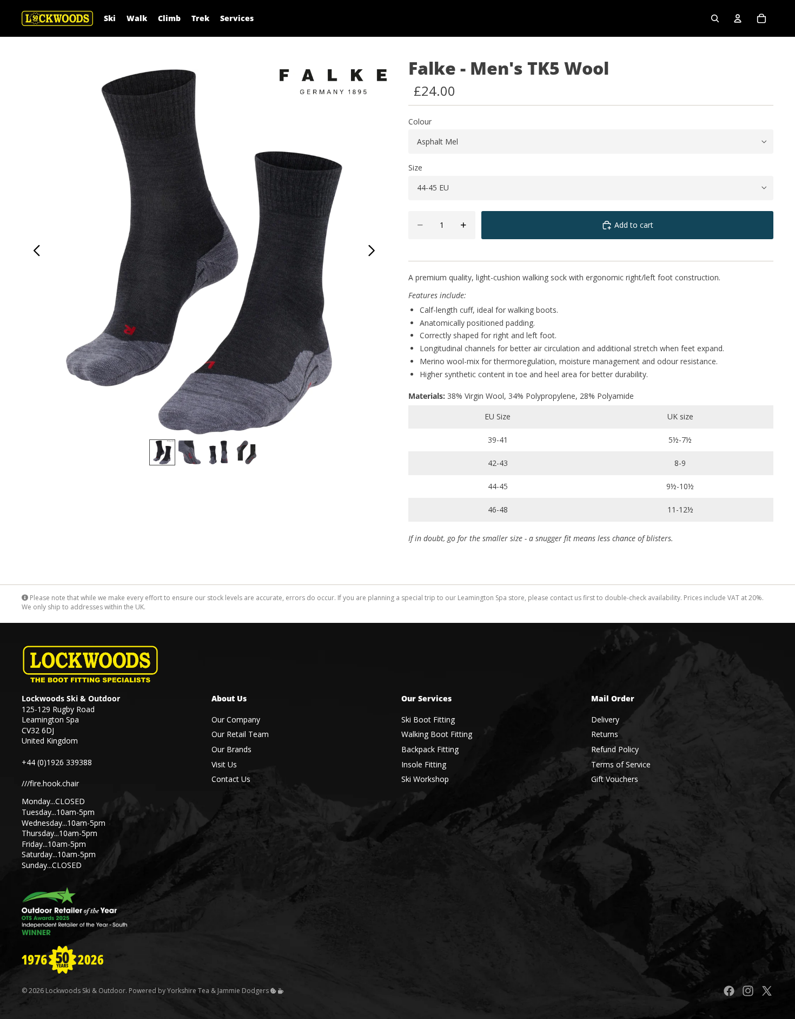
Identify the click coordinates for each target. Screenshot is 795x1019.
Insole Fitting (423, 764)
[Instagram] (747, 990)
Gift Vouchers (614, 779)
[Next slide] (374, 252)
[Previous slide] (34, 252)
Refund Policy (615, 749)
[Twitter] (766, 990)
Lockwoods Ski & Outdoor (85, 990)
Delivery (605, 719)
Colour (420, 121)
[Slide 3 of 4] (218, 452)
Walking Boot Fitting (436, 734)
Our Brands (231, 749)
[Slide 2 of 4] (190, 452)
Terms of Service (621, 764)
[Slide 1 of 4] (162, 452)
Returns (604, 734)
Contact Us (230, 779)
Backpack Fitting (430, 749)
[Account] (738, 18)
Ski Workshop (425, 779)
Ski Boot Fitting (428, 719)
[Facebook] (729, 990)
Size (415, 167)
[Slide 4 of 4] (247, 452)
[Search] (715, 18)
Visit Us (224, 764)
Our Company (235, 719)
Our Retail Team (240, 734)
